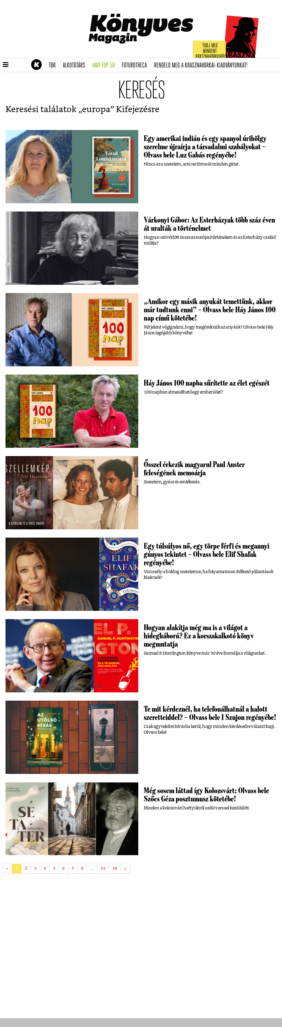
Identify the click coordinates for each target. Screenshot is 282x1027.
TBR (54, 65)
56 (114, 868)
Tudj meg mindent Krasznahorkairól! (211, 51)
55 (103, 868)
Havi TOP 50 (105, 65)
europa (96, 109)
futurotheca (136, 65)
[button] (6, 65)
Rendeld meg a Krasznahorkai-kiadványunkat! (202, 65)
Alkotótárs (76, 65)
